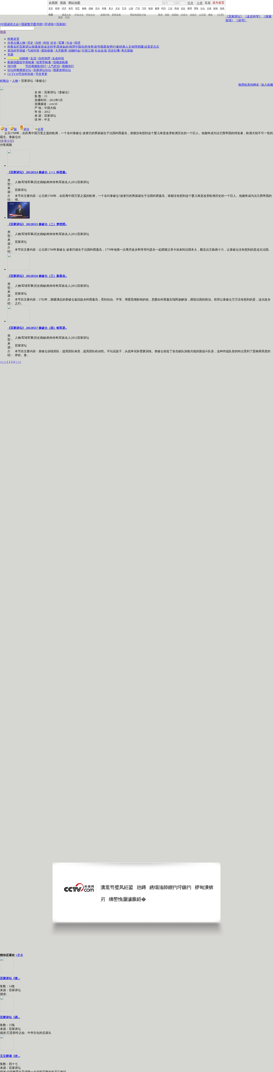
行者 (116, 46)
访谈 (209, 8)
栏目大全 (79, 14)
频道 (60, 17)
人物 (22, 42)
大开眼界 (61, 50)
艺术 (124, 8)
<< (2, 361)
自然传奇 (87, 46)
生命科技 (58, 58)
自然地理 (44, 58)
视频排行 (68, 66)
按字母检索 (26, 62)
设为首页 (218, 2)
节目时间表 (26, 73)
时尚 (163, 8)
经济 (64, 8)
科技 (46, 42)
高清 (160, 14)
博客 (196, 8)
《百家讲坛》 (234, 16)
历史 (30, 42)
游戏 (222, 8)
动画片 (193, 14)
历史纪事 (114, 50)
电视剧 (175, 14)
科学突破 (19, 50)
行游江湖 (87, 50)
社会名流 (101, 50)
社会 (69, 42)
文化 (117, 8)
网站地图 (74, 2)
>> (19, 361)
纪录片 (184, 14)
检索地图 (13, 62)
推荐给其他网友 (248, 84)
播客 (210, 14)
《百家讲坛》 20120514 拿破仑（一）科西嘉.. (37, 172)
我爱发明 (106, 46)
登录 (190, 3)
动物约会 (74, 50)
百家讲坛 (25, 46)
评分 (26, 129)
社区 (183, 8)
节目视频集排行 (35, 66)
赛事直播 (116, 14)
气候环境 (33, 50)
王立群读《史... (10, 1056)
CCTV (220, 14)
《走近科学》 (253, 16)
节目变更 (41, 73)
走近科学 (50, 46)
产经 (137, 8)
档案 (141, 46)
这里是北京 (151, 46)
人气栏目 (54, 66)
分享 (40, 129)
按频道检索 (60, 62)
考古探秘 (127, 50)
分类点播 (13, 42)
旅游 (150, 8)
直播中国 (104, 14)
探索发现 (38, 46)
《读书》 (241, 20)
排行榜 (11, 66)
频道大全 (66, 14)
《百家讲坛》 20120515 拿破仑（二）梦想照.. (37, 224)
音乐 (97, 8)
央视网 (53, 2)
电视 (50, 14)
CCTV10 (13, 73)
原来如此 (63, 46)
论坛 (202, 8)
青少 (111, 8)
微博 (189, 8)
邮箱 (215, 8)
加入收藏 (267, 84)
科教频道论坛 (22, 70)
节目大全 (90, 14)
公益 (131, 8)
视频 (63, 2)
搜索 (3, 32)
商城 (176, 8)
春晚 (84, 8)
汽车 (144, 8)
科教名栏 (13, 46)
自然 (38, 42)
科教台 (4, 80)
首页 (50, 8)
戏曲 (91, 8)
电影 (167, 14)
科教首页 (13, 38)
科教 (104, 8)
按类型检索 (43, 62)
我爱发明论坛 (62, 70)
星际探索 (47, 50)
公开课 (202, 14)
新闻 (57, 8)
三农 (170, 8)
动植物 (23, 58)
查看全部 (7, 140)
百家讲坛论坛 (42, 70)
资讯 (10, 50)
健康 (157, 8)
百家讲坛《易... (10, 1017)
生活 (33, 58)
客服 (208, 2)
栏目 (67, 17)
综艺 (77, 8)
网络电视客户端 (138, 14)
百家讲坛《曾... (10, 978)
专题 (10, 54)
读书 (97, 46)
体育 (71, 8)
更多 (19, 955)
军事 (61, 42)
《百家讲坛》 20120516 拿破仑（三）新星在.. (37, 276)
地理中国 (75, 46)
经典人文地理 (128, 46)
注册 (200, 3)
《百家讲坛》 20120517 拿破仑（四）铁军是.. (37, 327)
